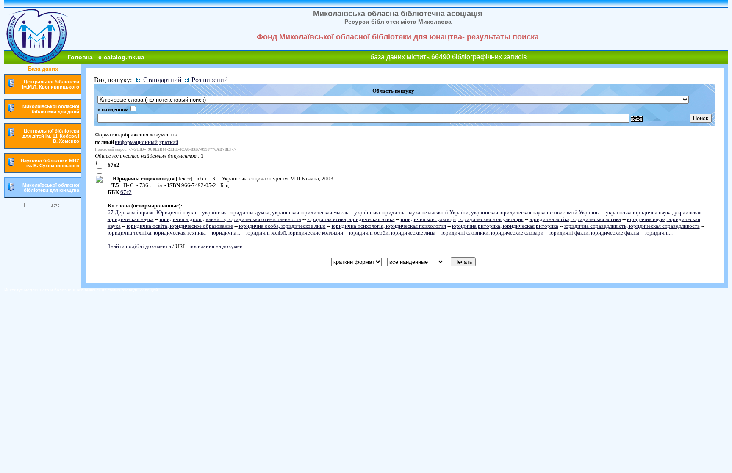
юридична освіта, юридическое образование (180, 226)
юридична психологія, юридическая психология (389, 226)
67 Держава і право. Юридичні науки (152, 212)
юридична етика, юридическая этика (351, 219)
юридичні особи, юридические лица (392, 233)
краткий (168, 142)
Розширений (209, 79)
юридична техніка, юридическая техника (157, 233)
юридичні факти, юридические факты (594, 233)
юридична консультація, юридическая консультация (462, 219)
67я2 (126, 192)
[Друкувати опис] (99, 182)
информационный (136, 142)
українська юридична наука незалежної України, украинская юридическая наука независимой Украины (477, 212)
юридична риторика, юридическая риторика (505, 226)
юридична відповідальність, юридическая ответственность (230, 219)
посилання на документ (217, 246)
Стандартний (162, 79)
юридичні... (659, 233)
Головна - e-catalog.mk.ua (106, 57)
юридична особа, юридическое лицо (282, 226)
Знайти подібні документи (139, 246)
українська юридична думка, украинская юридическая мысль (275, 212)
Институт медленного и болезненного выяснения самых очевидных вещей (81, 290)
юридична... (226, 233)
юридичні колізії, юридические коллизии (294, 233)
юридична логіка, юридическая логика (575, 219)
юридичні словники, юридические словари (492, 233)
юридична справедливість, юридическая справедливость (632, 226)
